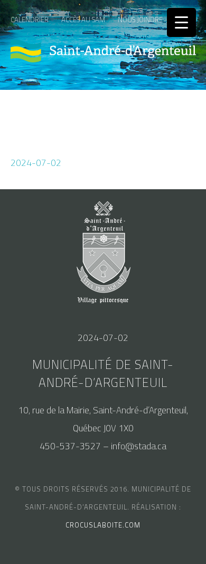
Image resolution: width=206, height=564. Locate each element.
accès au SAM (83, 19)
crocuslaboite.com (103, 525)
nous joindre (140, 19)
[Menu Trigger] (181, 22)
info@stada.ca (138, 446)
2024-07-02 (36, 163)
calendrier (30, 19)
